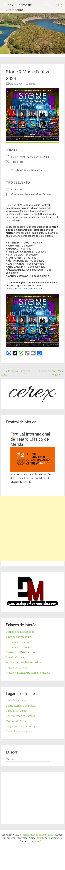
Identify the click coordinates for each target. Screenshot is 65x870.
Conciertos (17, 189)
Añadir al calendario (27, 170)
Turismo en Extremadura (20, 652)
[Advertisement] (32, 528)
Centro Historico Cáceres (20, 715)
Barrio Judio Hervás (17, 731)
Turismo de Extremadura (20, 631)
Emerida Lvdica (15, 657)
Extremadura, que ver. (18, 642)
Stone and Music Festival (37, 194)
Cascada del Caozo (16, 710)
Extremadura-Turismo (19, 647)
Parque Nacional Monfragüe (22, 726)
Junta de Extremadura (18, 636)
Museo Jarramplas (16, 667)
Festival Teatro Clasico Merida (23, 662)
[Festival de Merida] (32, 470)
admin (32, 83)
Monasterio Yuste (16, 721)
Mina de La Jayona (16, 700)
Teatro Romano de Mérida (21, 705)
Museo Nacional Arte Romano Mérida (28, 672)
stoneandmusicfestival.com (27, 288)
